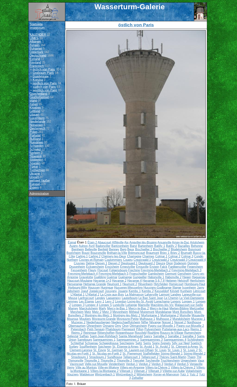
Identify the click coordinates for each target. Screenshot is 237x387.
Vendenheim (117, 364)
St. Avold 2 (162, 346)
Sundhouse (114, 357)
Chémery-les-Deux (113, 256)
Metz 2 (96, 312)
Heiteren (171, 280)
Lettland (35, 111)
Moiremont (147, 312)
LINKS (34, 38)
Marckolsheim (88, 308)
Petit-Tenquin (96, 329)
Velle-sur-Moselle (96, 364)
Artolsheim (197, 242)
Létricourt (199, 291)
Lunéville (119, 305)
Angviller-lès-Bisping (143, 242)
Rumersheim (192, 332)
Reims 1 (196, 329)
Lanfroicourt (86, 298)
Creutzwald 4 (197, 259)
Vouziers (73, 374)
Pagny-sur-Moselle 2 (190, 325)
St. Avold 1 (147, 346)
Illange (176, 287)
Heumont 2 (129, 284)
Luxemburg (37, 118)
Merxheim (77, 312)
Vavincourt (77, 364)
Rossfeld (141, 332)
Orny (118, 325)
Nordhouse (194, 322)
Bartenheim (145, 246)
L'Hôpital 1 (77, 294)
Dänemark (36, 52)
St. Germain (115, 350)
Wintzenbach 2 (126, 374)
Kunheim (186, 291)
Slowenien (36, 159)
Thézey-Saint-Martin (172, 357)
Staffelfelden (151, 353)
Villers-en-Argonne (132, 367)
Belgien (35, 45)
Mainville (144, 305)
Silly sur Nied (181, 343)
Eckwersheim (95, 266)
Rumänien (36, 142)
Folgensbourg (118, 270)
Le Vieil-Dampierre (191, 298)
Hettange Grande (94, 284)
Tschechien (37, 170)
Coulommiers (113, 259)
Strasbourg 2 (97, 357)
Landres (176, 294)
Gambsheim (156, 273)
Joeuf (84, 291)
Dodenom (180, 263)
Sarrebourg (84, 339)
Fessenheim (79, 270)
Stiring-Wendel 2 (195, 353)
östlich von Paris (44, 69)
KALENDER (38, 34)
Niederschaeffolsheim (125, 322)
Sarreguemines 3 (151, 339)
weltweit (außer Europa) (40, 182)
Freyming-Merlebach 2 (156, 270)
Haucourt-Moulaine (79, 280)
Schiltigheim (195, 339)
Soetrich (196, 343)
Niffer (144, 322)
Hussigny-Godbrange (157, 287)
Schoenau (91, 343)
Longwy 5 (105, 305)
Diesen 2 (114, 263)
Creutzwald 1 (142, 259)
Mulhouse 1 (147, 319)
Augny (73, 246)
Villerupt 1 (126, 371)
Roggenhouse (124, 332)
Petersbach (78, 329)
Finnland (35, 62)
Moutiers (85, 319)
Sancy (148, 336)
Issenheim (189, 287)
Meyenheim (120, 312)
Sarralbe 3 (189, 336)
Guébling (100, 277)
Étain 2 (92, 242)
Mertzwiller (197, 308)
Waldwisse (87, 374)
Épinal (72, 242)
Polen (33, 132)
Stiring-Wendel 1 (172, 353)
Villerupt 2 (140, 371)
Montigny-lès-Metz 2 (126, 315)
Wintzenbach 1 (105, 374)
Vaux (201, 360)
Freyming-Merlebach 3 (186, 270)
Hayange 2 (119, 280)
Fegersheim (195, 266)
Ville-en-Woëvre (108, 367)
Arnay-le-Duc (180, 242)
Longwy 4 (91, 305)
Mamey (73, 308)
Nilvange (155, 322)
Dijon (169, 263)
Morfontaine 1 (150, 315)
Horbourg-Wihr (77, 287)
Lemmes (72, 301)
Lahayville (151, 294)
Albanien (35, 41)
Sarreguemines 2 (127, 339)
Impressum (37, 27)
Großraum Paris (43, 73)
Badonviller (103, 246)
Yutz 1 (184, 374)
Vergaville (196, 364)
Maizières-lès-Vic (162, 305)
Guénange (125, 277)
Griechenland (38, 93)
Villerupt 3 (155, 371)
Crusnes (79, 263)
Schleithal (77, 343)
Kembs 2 (148, 291)
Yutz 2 (194, 374)
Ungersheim (189, 360)
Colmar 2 (174, 256)
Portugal (35, 135)
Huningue (107, 287)
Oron (125, 325)
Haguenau (198, 277)
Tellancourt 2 (149, 357)
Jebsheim (73, 291)
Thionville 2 (108, 360)
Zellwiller (137, 378)
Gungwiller (140, 277)
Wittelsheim (144, 374)
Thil (198, 357)
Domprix (193, 263)
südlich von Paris (44, 86)
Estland (35, 59)
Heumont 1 (114, 284)
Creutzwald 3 (178, 259)
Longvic (176, 301)
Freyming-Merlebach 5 (113, 273)
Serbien (35, 152)
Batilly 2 (171, 246)
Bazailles (184, 246)
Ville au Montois (86, 367)
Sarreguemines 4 (175, 339)
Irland (33, 100)
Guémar (112, 277)
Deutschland (38, 55)
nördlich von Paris (45, 83)
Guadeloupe (41, 76)
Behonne (197, 246)
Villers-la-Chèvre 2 (183, 367)
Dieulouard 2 (146, 263)
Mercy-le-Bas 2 (138, 308)
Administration (39, 193)
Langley (100, 298)
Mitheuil (134, 312)
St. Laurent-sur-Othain (139, 350)
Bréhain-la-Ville (117, 253)
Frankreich (37, 66)
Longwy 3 (78, 305)
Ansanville (164, 242)
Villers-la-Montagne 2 (104, 371)
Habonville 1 (156, 277)
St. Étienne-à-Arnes (125, 346)
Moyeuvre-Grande (104, 319)
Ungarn (34, 177)
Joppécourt (96, 291)
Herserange (74, 284)
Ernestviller (127, 266)
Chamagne (134, 256)
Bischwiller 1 (143, 249)
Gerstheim (184, 273)
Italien (34, 104)
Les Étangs (86, 301)
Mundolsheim (181, 319)
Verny (71, 367)
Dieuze (160, 263)
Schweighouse (108, 343)
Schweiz (35, 149)
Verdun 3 (157, 364)
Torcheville (152, 360)
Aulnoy (83, 246)
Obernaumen (77, 325)
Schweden (37, 146)
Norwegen (36, 125)
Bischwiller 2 (161, 249)
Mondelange (163, 312)
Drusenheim (77, 266)
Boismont (194, 249)
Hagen (186, 277)
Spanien (35, 163)
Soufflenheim (88, 346)
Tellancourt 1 (131, 357)
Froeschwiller (138, 273)
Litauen (34, 114)
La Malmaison (134, 294)
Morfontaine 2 (169, 315)
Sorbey (73, 346)
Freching (134, 270)
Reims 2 (76, 332)
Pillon (139, 329)
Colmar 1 (161, 256)
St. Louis (161, 350)
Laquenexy (113, 298)
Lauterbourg (129, 298)
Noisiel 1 (167, 322)
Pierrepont (128, 329)
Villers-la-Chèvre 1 (157, 367)
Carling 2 (94, 256)
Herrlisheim (197, 280)
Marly (102, 308)
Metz (87, 312)
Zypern (34, 187)
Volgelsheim (194, 371)
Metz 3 (107, 312)
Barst (133, 246)
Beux (130, 249)
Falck (163, 266)
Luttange (131, 305)
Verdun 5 (183, 364)
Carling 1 (82, 256)
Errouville (142, 266)
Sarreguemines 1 (104, 339)
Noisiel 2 (180, 322)
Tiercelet (138, 360)
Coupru (128, 259)
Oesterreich (37, 128)
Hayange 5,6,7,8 (154, 280)
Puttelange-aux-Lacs (176, 329)
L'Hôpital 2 (92, 294)
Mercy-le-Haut (159, 308)
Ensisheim (112, 266)
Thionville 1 (92, 360)
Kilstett (174, 291)
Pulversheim (152, 329)
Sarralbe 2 (174, 336)
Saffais (84, 336)
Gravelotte (86, 277)
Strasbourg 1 (79, 357)
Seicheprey (126, 343)
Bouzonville (98, 253)
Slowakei (36, 156)
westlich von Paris (45, 90)
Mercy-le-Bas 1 (117, 308)
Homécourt (176, 284)
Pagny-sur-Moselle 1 (161, 325)
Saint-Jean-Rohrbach (104, 336)
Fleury (92, 270)
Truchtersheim (170, 360)
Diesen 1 (101, 263)
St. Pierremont (132, 353)
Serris (147, 343)
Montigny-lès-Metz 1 (98, 315)
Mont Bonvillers (182, 312)
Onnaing (108, 325)
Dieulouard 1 (129, 263)
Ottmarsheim (138, 325)
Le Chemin (171, 298)
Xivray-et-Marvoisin (166, 374)
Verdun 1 (132, 364)
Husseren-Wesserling (128, 287)
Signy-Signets (161, 343)
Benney (114, 249)
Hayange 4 (134, 280)
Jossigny (111, 291)
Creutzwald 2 (160, 259)
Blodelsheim (179, 249)
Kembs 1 (135, 291)
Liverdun (120, 301)
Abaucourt (104, 242)
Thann (191, 357)
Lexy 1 (99, 301)
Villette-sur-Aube (173, 371)
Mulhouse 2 (164, 319)
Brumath (186, 253)
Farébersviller (177, 266)
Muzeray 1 (198, 319)
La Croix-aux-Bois (112, 294)
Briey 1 (164, 253)
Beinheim (78, 249)
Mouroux (72, 319)
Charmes (148, 256)
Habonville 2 (173, 277)
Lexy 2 (109, 301)
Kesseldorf (162, 291)
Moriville (185, 315)
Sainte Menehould (131, 336)
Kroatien (35, 107)
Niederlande (37, 121)
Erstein (154, 266)
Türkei (34, 166)
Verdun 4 (170, 364)
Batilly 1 (159, 246)
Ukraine (35, 173)
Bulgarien (36, 48)
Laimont (164, 294)
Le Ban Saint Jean (150, 298)
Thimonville (75, 360)
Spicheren (104, 346)
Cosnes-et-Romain (91, 259)
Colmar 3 (187, 256)
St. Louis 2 (190, 350)
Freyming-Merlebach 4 (83, 273)
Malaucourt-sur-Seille (189, 305)
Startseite (36, 24)
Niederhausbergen (98, 322)
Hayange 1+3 (102, 280)
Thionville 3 (124, 360)
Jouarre (123, 291)
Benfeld (103, 249)
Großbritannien (39, 97)
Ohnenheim (94, 325)
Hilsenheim (145, 284)
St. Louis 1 (175, 350)
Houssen (94, 287)
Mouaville (198, 315)
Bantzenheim (120, 246)
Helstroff (183, 280)
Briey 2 (175, 253)
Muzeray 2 (78, 322)
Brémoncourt (136, 253)
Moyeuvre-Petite (128, 319)
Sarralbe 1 (160, 336)
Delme (90, 263)
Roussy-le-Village (171, 332)
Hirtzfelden (161, 284)
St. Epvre (99, 350)
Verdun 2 (144, 364)
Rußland (35, 139)
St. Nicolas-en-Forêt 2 (107, 353)
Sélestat (72, 336)
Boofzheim (73, 253)
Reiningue (90, 332)
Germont (171, 273)
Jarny (200, 287)
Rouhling (153, 332)
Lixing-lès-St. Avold (140, 301)
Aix (126, 242)
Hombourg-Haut (194, 284)
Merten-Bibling (179, 308)
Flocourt (102, 270)
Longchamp (162, 301)
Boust (86, 253)
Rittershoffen (106, 332)
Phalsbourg (113, 329)
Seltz (138, 343)
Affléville (118, 242)
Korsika (38, 80)
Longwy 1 (188, 301)
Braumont (152, 253)
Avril (92, 246)
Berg (123, 249)
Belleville (91, 249)
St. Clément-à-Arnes (184, 346)
